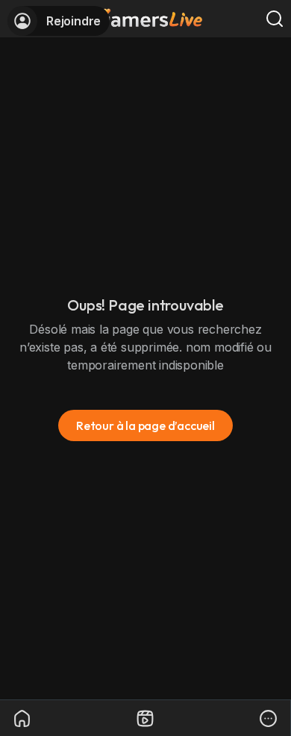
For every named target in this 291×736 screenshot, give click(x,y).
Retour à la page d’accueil (145, 425)
